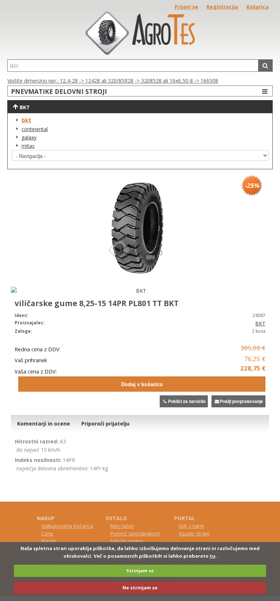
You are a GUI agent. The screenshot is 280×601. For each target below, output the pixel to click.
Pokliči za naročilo (187, 401)
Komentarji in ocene (43, 423)
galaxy (29, 137)
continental (35, 129)
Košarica (257, 6)
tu (212, 556)
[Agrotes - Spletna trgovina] (140, 53)
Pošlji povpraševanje (241, 401)
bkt (26, 120)
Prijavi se (186, 6)
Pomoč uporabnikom (135, 533)
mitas (28, 145)
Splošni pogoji (126, 541)
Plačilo (49, 541)
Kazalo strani (194, 533)
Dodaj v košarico (142, 384)
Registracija (222, 6)
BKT (260, 323)
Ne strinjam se (140, 587)
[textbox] (132, 65)
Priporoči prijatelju (105, 423)
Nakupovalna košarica (67, 525)
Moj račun (122, 525)
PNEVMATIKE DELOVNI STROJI (59, 91)
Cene (47, 533)
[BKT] (138, 290)
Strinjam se (140, 570)
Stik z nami (191, 525)
